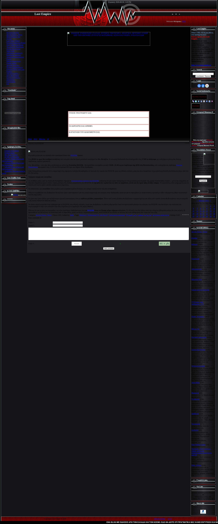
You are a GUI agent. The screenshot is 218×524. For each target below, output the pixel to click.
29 (207, 216)
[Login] (179, 14)
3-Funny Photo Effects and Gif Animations (13, 168)
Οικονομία (195, 259)
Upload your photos (12, 151)
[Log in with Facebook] (203, 85)
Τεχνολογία (196, 424)
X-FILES (195, 430)
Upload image (10, 153)
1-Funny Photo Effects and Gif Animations (13, 160)
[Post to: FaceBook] (201, 101)
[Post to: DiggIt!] (198, 101)
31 (214, 216)
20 (201, 214)
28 (203, 216)
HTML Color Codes (12, 157)
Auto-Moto (196, 383)
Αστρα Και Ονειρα (198, 350)
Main (30, 139)
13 (201, 211)
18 (48, 139)
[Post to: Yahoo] (212, 101)
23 (211, 214)
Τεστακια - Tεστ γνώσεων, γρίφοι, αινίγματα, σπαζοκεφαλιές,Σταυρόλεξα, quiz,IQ (202, 452)
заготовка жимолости (160, 215)
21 (203, 214)
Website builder (159, 519)
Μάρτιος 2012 (204, 201)
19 (197, 214)
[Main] (172, 14)
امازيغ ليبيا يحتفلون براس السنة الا (139, 215)
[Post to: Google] (204, 101)
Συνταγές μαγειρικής (199, 337)
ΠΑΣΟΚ (74, 155)
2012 (35, 139)
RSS (184, 21)
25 (193, 216)
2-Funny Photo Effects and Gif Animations (13, 164)
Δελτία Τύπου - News (44, 215)
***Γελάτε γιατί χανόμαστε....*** (198, 303)
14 (203, 211)
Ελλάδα (194, 238)
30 (211, 216)
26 (197, 216)
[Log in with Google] (207, 86)
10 (214, 208)
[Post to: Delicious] (193, 101)
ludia (72, 215)
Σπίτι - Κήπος (196, 465)
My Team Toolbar (11, 155)
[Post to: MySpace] (206, 101)
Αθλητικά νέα (197, 269)
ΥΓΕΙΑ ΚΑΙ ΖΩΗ (198, 366)
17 (214, 211)
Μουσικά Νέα (197, 279)
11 (193, 211)
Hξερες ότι (195, 329)
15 (207, 211)
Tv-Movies (195, 399)
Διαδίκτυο (195, 414)
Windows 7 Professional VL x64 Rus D (93, 215)
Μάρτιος (42, 139)
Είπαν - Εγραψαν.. (198, 317)
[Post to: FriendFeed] (209, 101)
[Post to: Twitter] (195, 101)
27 (201, 216)
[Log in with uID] (199, 85)
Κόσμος (194, 244)
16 (211, 211)
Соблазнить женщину (117, 215)
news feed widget (22, 195)
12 (197, 211)
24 (214, 214)
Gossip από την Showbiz (200, 290)
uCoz (170, 519)
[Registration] (176, 14)
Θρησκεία (195, 393)
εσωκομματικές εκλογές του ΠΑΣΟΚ (85, 181)
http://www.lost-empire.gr (201, 65)
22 (207, 214)
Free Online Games (199, 445)
